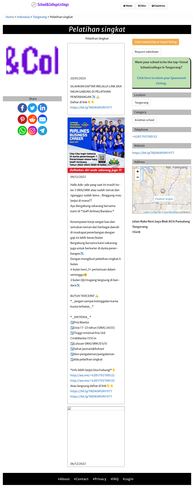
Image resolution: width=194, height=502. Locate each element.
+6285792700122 (144, 136)
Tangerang (40, 17)
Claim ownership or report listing (156, 42)
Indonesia (23, 17)
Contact (82, 479)
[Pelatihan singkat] (163, 191)
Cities (142, 5)
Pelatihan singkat (164, 198)
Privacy (100, 479)
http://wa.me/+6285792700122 (92, 375)
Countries (159, 5)
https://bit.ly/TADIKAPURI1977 (91, 107)
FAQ (115, 479)
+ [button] (137, 171)
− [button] (137, 177)
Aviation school (144, 120)
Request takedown (147, 51)
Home (128, 5)
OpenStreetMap (171, 211)
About (65, 479)
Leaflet (146, 211)
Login (129, 479)
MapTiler (157, 211)
